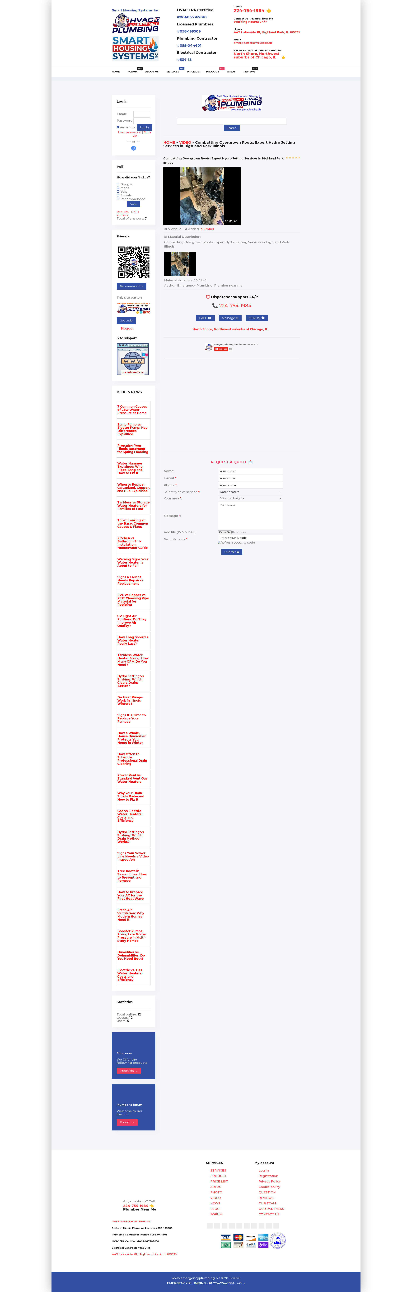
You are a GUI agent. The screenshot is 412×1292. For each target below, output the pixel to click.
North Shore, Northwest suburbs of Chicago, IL (230, 329)
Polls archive (128, 213)
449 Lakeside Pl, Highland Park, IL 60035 (267, 32)
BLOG (215, 1209)
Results (123, 212)
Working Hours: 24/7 (250, 22)
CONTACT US (268, 1214)
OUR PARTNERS (271, 1209)
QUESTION (267, 1192)
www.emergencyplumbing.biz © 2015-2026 (206, 1278)
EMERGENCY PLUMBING (186, 1283)
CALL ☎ (205, 318)
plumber (207, 229)
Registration (268, 1176)
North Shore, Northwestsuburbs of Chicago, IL (257, 55)
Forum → (127, 1122)
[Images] (180, 264)
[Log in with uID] (133, 148)
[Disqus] (231, 404)
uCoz (241, 1283)
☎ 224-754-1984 (221, 1283)
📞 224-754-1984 (232, 306)
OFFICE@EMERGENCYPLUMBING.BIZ (253, 43)
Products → (129, 1071)
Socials (126, 195)
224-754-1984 (249, 10)
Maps (125, 188)
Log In (263, 1170)
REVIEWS (266, 1198)
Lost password (129, 132)
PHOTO (216, 1192)
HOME (169, 142)
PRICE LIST (219, 1181)
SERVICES (218, 1170)
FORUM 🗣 (257, 318)
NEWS (215, 1203)
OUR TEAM (267, 1203)
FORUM (216, 1214)
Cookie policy (269, 1187)
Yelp (124, 191)
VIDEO (185, 142)
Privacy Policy (269, 1181)
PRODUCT (218, 1176)
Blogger (127, 328)
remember (128, 127)
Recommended (133, 199)
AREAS (215, 1187)
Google (126, 184)
